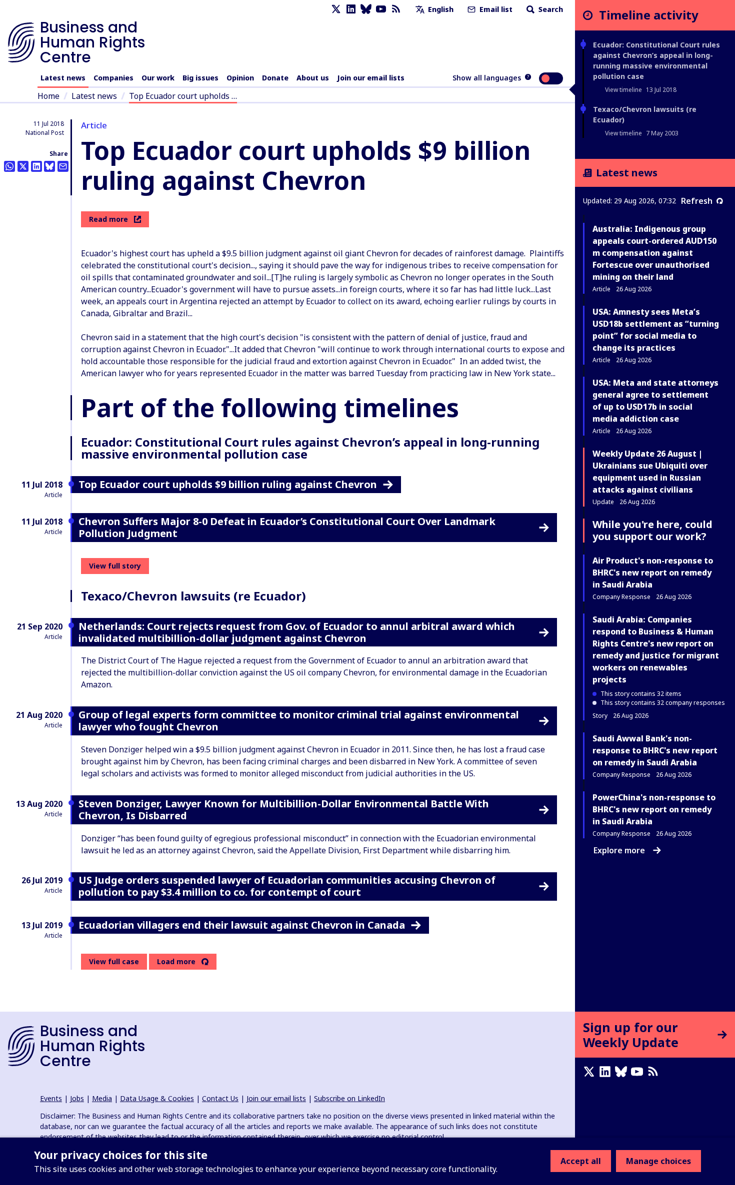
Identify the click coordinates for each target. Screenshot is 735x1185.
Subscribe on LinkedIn (349, 1098)
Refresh (696, 200)
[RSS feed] (396, 9)
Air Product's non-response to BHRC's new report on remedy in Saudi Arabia (652, 572)
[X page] (336, 9)
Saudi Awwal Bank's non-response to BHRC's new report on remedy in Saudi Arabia (655, 750)
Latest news (63, 77)
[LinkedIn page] (351, 9)
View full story (115, 566)
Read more (108, 219)
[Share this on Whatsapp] (9, 166)
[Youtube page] (381, 9)
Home (49, 95)
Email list (495, 9)
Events (51, 1098)
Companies (114, 77)
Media (102, 1098)
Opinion (240, 77)
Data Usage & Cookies (157, 1098)
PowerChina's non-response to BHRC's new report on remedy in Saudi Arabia (654, 809)
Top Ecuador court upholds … (183, 95)
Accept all (580, 1161)
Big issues (200, 77)
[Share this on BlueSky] (49, 166)
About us (312, 77)
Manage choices (658, 1161)
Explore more (619, 850)
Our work (158, 77)
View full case (114, 961)
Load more (176, 961)
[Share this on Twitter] (23, 166)
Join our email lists (370, 77)
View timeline (623, 89)
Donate (275, 77)
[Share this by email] (63, 166)
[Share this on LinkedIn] (36, 166)
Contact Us (220, 1098)
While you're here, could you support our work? (652, 530)
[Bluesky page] (366, 9)
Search (549, 9)
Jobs (77, 1098)
